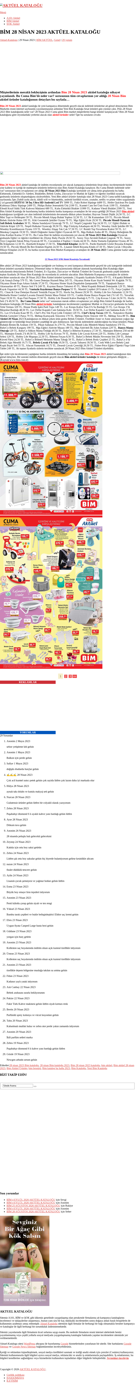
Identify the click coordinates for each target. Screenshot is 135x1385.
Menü (3, 12)
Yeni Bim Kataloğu (97, 1068)
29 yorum (67, 40)
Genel (57, 40)
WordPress (29, 1343)
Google (64, 1343)
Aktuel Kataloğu (48, 1323)
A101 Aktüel (13, 18)
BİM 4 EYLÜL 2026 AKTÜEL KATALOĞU (31, 1199)
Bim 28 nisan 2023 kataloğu (85, 1065)
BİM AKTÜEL (44, 40)
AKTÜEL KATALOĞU (33, 1369)
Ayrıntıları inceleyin (118, 1358)
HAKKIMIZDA (15, 1377)
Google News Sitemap (24, 1346)
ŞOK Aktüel (13, 24)
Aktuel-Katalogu (8, 40)
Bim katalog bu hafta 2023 (56, 1068)
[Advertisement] (67, 65)
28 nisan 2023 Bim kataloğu (24, 1065)
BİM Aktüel (13, 21)
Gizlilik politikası (15, 1374)
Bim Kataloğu (78, 1068)
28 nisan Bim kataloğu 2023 (54, 1065)
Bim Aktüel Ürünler (17, 1068)
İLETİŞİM (12, 1380)
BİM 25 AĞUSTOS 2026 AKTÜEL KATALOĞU (33, 1205)
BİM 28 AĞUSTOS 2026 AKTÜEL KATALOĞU (33, 1211)
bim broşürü (34, 1068)
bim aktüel (106, 1065)
